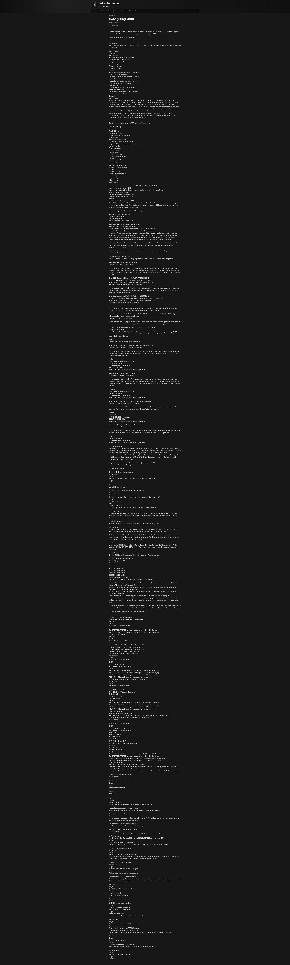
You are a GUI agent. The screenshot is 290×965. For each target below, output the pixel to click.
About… (137, 11)
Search (123, 11)
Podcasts (109, 11)
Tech (101, 11)
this (117, 34)
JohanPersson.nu (109, 3)
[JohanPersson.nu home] (95, 5)
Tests (116, 11)
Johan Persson (114, 22)
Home (95, 11)
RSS (130, 11)
